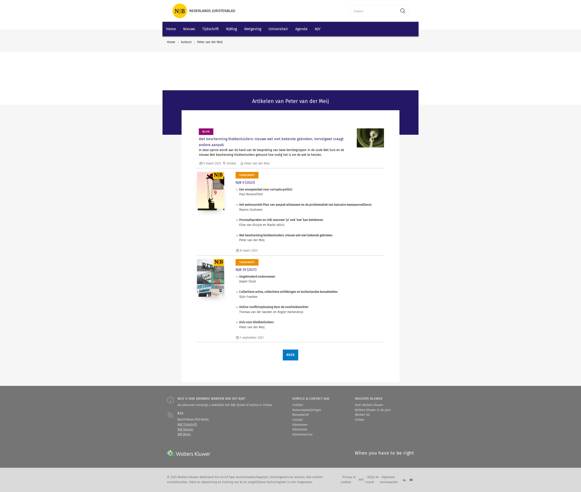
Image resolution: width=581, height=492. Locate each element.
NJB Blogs (184, 434)
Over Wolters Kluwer (369, 405)
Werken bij (362, 415)
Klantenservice (302, 434)
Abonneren (300, 425)
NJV (317, 29)
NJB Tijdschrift (187, 424)
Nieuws (189, 29)
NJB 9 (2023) (245, 182)
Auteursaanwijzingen (306, 410)
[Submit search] (402, 10)
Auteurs (186, 42)
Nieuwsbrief (300, 415)
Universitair (278, 29)
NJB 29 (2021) (246, 269)
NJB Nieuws (185, 429)
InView (359, 420)
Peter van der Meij (210, 42)
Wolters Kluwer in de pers (373, 410)
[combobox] (373, 10)
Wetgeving (252, 29)
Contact (297, 420)
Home (171, 29)
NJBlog (231, 29)
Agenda (301, 29)
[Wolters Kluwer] (203, 11)
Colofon (297, 405)
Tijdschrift (210, 29)
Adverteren (300, 429)
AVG (361, 480)
